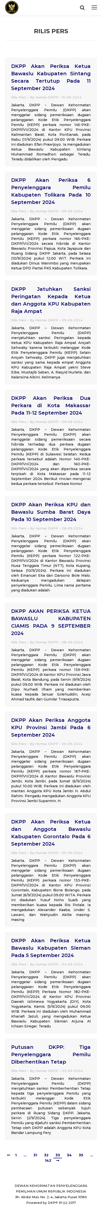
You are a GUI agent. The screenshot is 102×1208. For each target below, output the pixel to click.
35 (81, 1155)
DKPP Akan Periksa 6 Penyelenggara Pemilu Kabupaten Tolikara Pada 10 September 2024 (51, 191)
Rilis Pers (18, 97)
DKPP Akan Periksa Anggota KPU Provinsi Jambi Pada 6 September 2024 (51, 727)
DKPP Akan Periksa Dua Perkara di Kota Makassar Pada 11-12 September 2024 (51, 405)
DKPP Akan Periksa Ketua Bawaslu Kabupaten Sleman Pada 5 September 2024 (51, 948)
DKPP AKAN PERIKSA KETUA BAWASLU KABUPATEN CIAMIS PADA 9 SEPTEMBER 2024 (51, 622)
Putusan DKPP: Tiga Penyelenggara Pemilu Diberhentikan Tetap (51, 1054)
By (44, 97)
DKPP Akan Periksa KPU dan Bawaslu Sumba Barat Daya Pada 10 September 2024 (51, 512)
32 (46, 1155)
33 (57, 1155)
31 (35, 1155)
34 (69, 1155)
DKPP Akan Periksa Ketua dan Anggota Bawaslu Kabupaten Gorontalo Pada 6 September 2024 (51, 833)
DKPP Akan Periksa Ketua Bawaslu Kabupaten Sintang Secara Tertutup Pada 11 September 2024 (51, 77)
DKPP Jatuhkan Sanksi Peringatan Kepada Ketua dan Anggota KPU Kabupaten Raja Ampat (51, 300)
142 (48, 1160)
